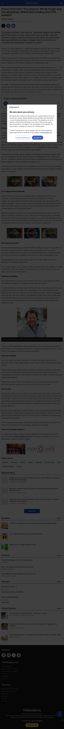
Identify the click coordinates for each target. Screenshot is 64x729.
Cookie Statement (46, 132)
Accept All (37, 137)
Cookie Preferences (23, 137)
